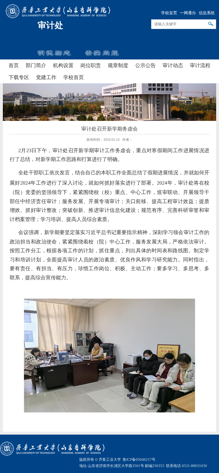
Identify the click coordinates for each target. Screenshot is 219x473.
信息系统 (207, 13)
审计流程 (200, 65)
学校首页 (169, 13)
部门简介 (36, 65)
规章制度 (118, 65)
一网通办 (188, 13)
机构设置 (63, 65)
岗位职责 (90, 65)
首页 (14, 65)
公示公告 (145, 65)
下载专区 (19, 77)
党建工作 (46, 77)
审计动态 (173, 65)
